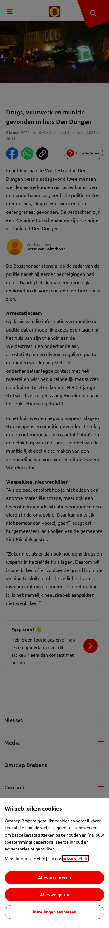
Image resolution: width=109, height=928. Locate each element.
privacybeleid (75, 858)
